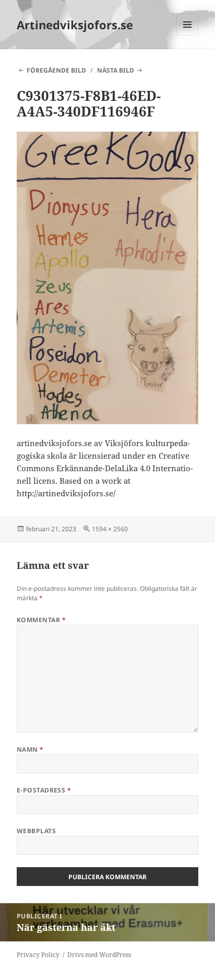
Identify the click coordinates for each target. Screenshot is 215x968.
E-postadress (44, 790)
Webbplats (36, 830)
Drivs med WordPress (99, 954)
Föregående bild (56, 70)
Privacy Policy (38, 954)
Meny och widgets (187, 35)
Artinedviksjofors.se (75, 24)
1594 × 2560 (110, 528)
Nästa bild (115, 70)
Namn (30, 749)
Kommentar (41, 619)
